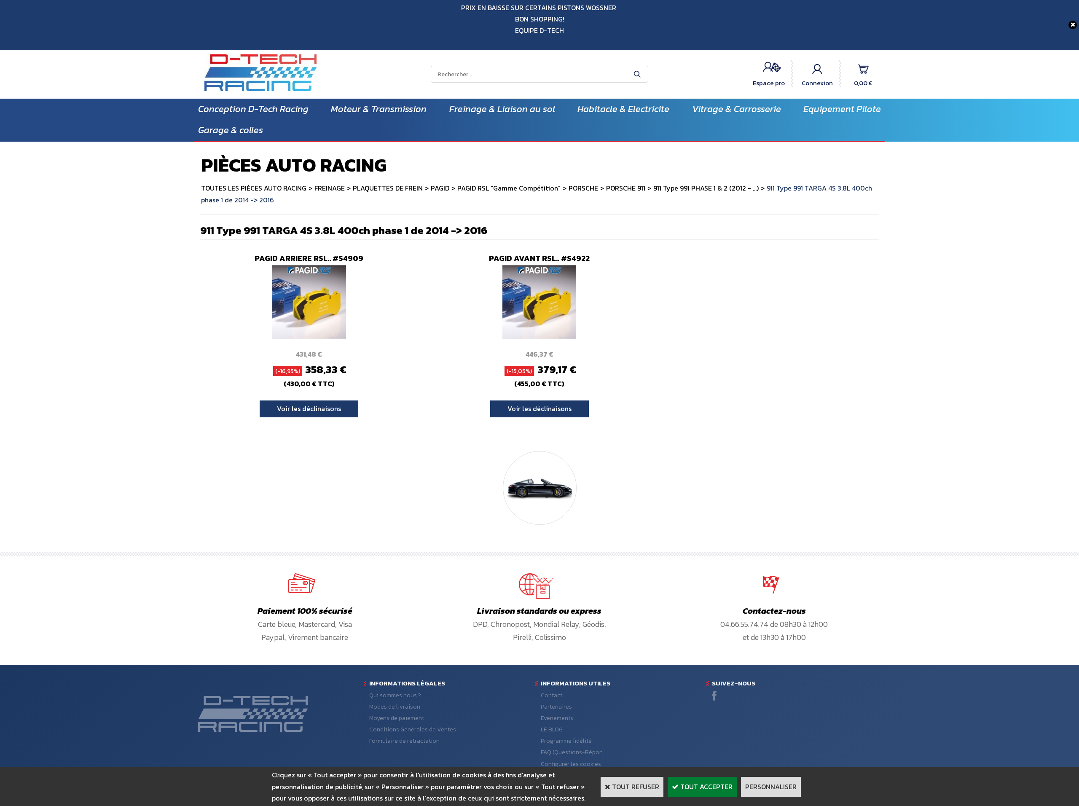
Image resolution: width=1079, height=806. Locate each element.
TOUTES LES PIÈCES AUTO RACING (253, 188)
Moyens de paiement (396, 718)
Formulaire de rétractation (404, 740)
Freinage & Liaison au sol (502, 109)
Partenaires (556, 706)
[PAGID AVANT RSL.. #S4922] (539, 336)
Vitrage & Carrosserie (736, 109)
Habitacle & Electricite (623, 109)
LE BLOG (552, 729)
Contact (551, 695)
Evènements (557, 718)
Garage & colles (230, 130)
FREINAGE (329, 188)
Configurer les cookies (571, 764)
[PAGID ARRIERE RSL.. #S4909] (309, 336)
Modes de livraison (394, 706)
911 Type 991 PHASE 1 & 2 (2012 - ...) (706, 188)
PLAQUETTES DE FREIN (388, 188)
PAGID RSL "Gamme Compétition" (509, 188)
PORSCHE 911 (625, 188)
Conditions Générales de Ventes (412, 729)
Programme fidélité (566, 740)
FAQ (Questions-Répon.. (573, 752)
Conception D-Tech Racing (253, 109)
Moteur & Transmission (379, 109)
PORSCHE (583, 188)
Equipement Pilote (842, 109)
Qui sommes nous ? (395, 695)
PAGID (440, 188)
